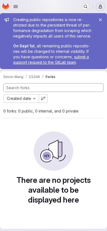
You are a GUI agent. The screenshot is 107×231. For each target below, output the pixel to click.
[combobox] (21, 98)
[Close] (100, 19)
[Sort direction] (43, 98)
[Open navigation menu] (15, 6)
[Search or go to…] (85, 6)
